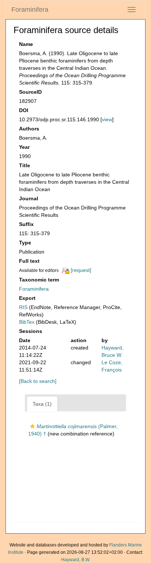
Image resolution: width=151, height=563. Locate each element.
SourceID (30, 92)
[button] (32, 426)
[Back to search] (37, 381)
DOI (23, 110)
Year (24, 147)
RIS (23, 307)
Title (24, 165)
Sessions (30, 331)
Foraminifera (29, 9)
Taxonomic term (39, 280)
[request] (81, 270)
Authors (29, 129)
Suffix (26, 224)
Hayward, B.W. (75, 559)
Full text (29, 261)
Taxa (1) (42, 404)
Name (26, 44)
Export (27, 298)
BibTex (26, 322)
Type (25, 242)
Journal (28, 198)
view (107, 119)
